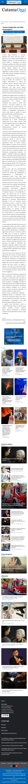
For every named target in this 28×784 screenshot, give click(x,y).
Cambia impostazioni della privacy (9, 733)
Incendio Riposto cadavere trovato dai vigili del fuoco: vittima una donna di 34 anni (13, 504)
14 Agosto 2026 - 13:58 (19, 402)
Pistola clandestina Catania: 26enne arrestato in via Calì (17, 469)
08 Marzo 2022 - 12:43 (12, 34)
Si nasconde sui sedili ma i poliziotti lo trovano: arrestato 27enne (18, 521)
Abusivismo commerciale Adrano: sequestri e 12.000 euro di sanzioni (18, 529)
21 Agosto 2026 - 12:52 (20, 532)
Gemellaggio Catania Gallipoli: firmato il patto (20, 427)
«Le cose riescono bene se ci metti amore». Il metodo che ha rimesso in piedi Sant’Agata (7, 370)
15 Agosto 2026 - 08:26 (19, 374)
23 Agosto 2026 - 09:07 (11, 623)
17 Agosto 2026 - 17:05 (6, 375)
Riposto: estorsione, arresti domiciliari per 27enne (13, 319)
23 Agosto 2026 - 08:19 (12, 461)
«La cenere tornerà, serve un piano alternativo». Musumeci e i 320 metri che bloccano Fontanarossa (18, 477)
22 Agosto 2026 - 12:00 (20, 523)
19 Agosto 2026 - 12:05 (20, 549)
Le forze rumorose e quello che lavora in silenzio (12, 644)
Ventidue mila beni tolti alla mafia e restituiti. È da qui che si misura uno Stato (20, 369)
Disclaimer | (18, 782)
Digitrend (23, 775)
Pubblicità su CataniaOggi (13, 763)
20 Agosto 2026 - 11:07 (20, 540)
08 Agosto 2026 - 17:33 (19, 430)
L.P (3, 404)
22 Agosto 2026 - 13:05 (18, 515)
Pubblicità (3, 727)
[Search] (25, 2)
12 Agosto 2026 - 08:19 (6, 437)
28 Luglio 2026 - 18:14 (12, 571)
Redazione (5, 34)
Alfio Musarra (5, 374)
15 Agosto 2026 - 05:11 (9, 404)
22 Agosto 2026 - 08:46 (18, 480)
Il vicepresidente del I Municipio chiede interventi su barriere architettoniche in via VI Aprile (18, 538)
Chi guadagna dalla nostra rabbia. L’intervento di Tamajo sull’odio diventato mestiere (17, 512)
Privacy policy (4, 730)
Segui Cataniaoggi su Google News (14, 32)
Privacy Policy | (12, 782)
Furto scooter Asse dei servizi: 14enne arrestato (20, 398)
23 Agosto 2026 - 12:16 (11, 599)
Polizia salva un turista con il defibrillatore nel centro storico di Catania (18, 546)
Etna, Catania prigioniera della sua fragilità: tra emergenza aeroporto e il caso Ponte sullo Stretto (7, 400)
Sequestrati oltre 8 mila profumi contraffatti (16, 322)
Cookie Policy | (5, 782)
